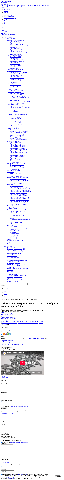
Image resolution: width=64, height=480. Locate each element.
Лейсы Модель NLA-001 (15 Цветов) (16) (21, 188)
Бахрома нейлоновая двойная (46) (19, 132)
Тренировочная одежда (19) (17, 211)
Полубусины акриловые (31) (17, 96)
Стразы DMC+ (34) (15, 62)
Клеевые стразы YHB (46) (17, 44)
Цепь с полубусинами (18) (17, 183)
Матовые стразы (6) (12, 89)
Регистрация (7, 1)
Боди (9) (12, 218)
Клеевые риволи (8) (15, 162)
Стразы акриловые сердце (17, 156)
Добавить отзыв (5, 377)
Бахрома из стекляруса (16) (17, 135)
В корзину (27, 338)
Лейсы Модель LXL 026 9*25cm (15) (19, 201)
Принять (58, 476)
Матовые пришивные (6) (16, 90)
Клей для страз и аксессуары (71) (15, 69)
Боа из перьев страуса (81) (17, 166)
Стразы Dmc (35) (14, 66)
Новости (9, 5)
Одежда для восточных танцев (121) (16, 209)
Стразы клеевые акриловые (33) (18, 52)
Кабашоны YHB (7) (15, 100)
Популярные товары (12, 242)
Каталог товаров (8, 37)
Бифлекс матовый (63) (16, 85)
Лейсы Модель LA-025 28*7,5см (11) (20, 200)
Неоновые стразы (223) (16, 80)
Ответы (19, 7)
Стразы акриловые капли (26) (18, 142)
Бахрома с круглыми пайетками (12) (19, 139)
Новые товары (11, 38)
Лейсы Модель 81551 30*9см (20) (19, 187)
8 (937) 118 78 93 (5, 27)
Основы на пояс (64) (15, 120)
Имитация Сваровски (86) (17, 65)
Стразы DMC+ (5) (15, 47)
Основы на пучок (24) (16, 121)
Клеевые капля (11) (15, 159)
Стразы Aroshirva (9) (15, 68)
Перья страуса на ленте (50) (17, 165)
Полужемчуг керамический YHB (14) (20, 101)
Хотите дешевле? (5, 343)
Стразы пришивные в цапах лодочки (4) (20, 107)
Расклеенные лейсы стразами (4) (18, 204)
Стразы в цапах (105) (12, 104)
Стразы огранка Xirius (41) (17, 61)
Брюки (12, 214)
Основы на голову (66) (16, 117)
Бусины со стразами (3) (16, 99)
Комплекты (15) (14, 127)
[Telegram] (10, 334)
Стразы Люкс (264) (15, 48)
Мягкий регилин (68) (15, 173)
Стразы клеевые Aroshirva (17, 50)
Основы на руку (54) (15, 123)
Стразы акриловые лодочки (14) (18, 149)
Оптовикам (24, 7)
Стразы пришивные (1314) (14, 71)
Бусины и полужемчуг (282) (14, 92)
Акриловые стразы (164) (13, 141)
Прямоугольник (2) (15, 111)
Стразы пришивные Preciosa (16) (18, 72)
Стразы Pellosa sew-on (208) (17, 78)
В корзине (32, 338)
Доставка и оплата (39, 5)
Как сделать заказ (29, 5)
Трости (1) (12, 236)
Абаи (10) (12, 221)
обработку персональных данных (19, 406)
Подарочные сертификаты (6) (15, 240)
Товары (14, 5)
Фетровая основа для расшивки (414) (17, 114)
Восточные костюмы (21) (16, 222)
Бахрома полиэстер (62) (16, 130)
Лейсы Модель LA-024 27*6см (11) (19, 198)
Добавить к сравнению (7, 340)
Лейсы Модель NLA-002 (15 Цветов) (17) (21, 190)
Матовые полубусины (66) (17, 93)
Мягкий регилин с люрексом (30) (19, 174)
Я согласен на (15, 406)
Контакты (10, 7)
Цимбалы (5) (13, 238)
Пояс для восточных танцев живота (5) (20, 219)
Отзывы (15, 7)
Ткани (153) (10, 83)
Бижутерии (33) (11, 239)
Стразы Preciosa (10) (15, 58)
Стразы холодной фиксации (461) (16, 40)
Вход (2, 1)
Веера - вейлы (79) (15, 226)
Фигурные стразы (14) (16, 54)
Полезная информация (10, 18)
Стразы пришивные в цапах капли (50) (20, 106)
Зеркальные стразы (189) (13, 170)
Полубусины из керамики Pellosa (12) (20, 97)
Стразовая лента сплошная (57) (18, 179)
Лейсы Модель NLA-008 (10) (17, 194)
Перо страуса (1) (14, 169)
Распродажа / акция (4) (13, 208)
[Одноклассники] (4, 334)
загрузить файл (5, 434)
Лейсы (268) (10, 184)
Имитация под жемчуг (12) (17, 103)
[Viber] (6, 334)
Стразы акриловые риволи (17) (18, 144)
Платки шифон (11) (15, 233)
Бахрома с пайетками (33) (17, 134)
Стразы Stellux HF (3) (15, 57)
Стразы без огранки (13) (16, 51)
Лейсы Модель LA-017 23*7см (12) (19, 197)
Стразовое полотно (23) (16, 181)
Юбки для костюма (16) (16, 223)
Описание (3, 344)
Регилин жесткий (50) (16, 176)
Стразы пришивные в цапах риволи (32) (21, 108)
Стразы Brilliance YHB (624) (17, 73)
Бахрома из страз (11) (15, 138)
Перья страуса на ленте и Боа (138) (16, 163)
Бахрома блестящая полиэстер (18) (19, 131)
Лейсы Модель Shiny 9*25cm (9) (18, 193)
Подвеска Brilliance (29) (16, 79)
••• (7, 243)
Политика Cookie (27, 478)
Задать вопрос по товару (17, 344)
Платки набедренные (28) (17, 215)
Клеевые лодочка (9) (15, 160)
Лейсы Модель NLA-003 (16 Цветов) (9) (20, 191)
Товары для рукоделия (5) (13, 207)
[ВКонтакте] (1, 334)
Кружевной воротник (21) (17, 186)
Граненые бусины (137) (16, 94)
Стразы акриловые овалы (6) (17, 146)
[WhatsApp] (8, 334)
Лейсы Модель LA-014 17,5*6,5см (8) (20, 195)
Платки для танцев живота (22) (18, 228)
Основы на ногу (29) (15, 118)
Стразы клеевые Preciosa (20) (17, 43)
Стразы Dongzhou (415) (16, 75)
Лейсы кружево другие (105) (17, 202)
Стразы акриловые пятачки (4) (18, 155)
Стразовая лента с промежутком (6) (19, 180)
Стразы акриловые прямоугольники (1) (20, 153)
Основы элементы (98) (16, 124)
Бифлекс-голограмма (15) (16, 87)
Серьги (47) (13, 125)
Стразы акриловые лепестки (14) (18, 148)
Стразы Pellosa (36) (15, 64)
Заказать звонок (5, 460)
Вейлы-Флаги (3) (14, 231)
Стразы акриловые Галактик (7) (18, 145)
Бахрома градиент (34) (16, 137)
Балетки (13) (13, 212)
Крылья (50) (13, 232)
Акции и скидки (20, 5)
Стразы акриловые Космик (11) (18, 151)
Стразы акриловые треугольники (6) (19, 158)
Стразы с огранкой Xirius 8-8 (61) (19, 45)
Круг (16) (12, 110)
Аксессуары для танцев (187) (14, 225)
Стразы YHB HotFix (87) (16, 59)
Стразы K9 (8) (13, 82)
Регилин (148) (10, 172)
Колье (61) (12, 115)
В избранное (4, 341)
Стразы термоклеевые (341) (14, 55)
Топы (11, 216)
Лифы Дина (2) (11, 205)
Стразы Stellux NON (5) (16, 41)
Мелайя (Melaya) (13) (15, 235)
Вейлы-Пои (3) (14, 229)
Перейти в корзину (40, 338)
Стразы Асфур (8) (14, 76)
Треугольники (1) (14, 113)
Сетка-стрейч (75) (14, 86)
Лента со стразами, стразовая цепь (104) (17, 177)
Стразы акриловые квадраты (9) (18, 152)
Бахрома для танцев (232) (13, 128)
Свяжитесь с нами (5, 29)
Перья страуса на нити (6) (17, 167)
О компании (4, 5)
